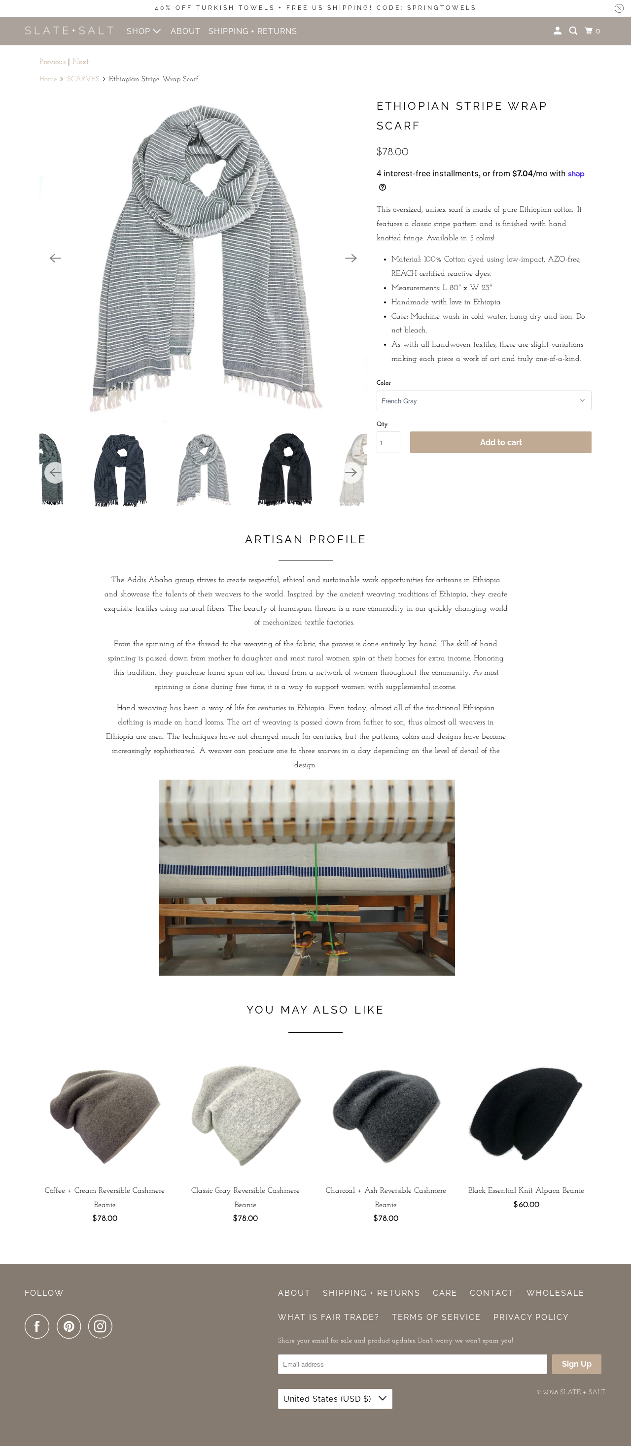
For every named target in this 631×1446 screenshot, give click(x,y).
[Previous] (55, 258)
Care (445, 1293)
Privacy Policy (531, 1317)
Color (384, 383)
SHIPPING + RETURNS (253, 31)
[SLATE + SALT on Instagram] (103, 1326)
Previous (52, 62)
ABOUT (186, 31)
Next (80, 62)
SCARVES (83, 79)
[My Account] (558, 31)
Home (48, 79)
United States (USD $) (328, 1399)
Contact (492, 1293)
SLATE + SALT (582, 1392)
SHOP (140, 31)
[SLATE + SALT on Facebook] (39, 1326)
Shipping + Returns (372, 1293)
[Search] (574, 31)
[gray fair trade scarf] (203, 258)
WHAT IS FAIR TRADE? (329, 1317)
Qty (382, 424)
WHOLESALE (555, 1293)
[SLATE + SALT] (69, 30)
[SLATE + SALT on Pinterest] (71, 1326)
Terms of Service (436, 1317)
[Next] (351, 258)
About (294, 1293)
